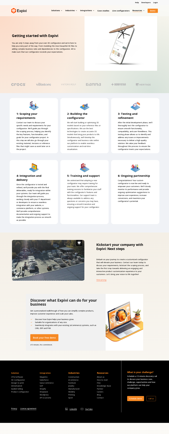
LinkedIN (73, 409)
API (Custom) (45, 398)
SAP (41, 386)
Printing (71, 395)
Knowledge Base (104, 386)
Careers (100, 392)
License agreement (28, 408)
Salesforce (44, 380)
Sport (70, 398)
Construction (73, 377)
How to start (102, 380)
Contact (100, 398)
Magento (44, 377)
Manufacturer (74, 389)
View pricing (101, 280)
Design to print (17, 383)
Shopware (44, 392)
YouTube (89, 409)
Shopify (43, 389)
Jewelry (71, 386)
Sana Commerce (47, 383)
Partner (100, 389)
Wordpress (44, 395)
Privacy (14, 408)
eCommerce (73, 380)
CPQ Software (17, 377)
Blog (99, 395)
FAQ (98, 383)
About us (100, 377)
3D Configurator (18, 380)
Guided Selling (17, 389)
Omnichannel (16, 386)
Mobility (71, 392)
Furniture (72, 383)
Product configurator (20, 392)
